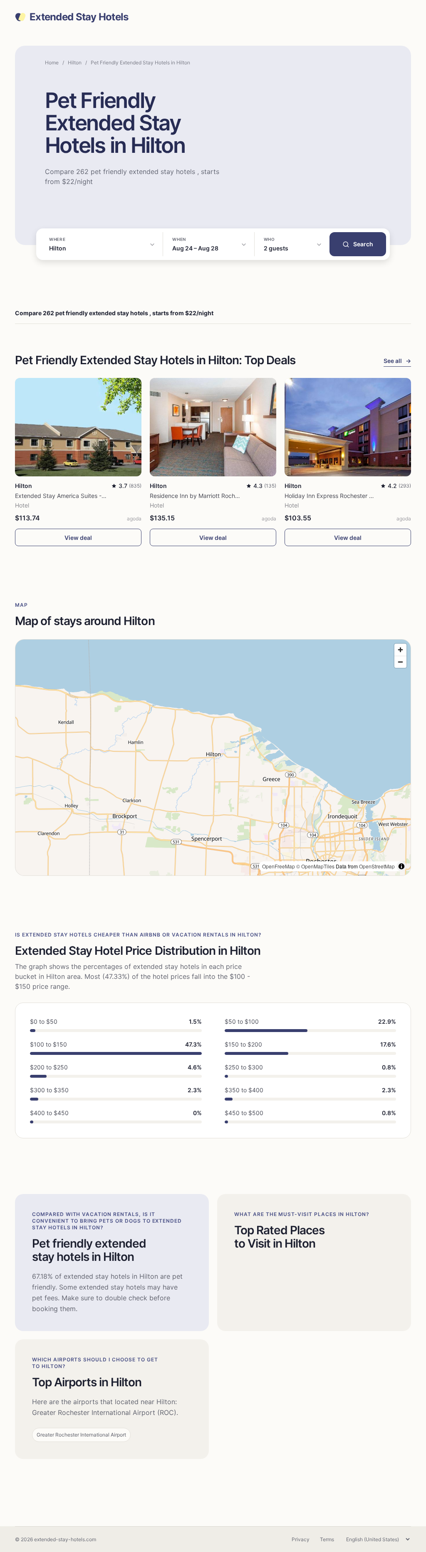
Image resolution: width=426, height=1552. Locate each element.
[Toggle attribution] (401, 866)
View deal (78, 537)
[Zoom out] (400, 662)
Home (52, 62)
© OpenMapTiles (315, 866)
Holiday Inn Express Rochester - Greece (339, 495)
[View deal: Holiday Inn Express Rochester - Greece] (348, 427)
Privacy (301, 1539)
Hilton (75, 62)
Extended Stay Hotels (79, 17)
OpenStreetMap (377, 866)
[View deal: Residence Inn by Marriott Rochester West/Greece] (213, 427)
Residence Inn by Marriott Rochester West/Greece (217, 495)
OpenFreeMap (278, 866)
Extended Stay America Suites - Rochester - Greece (85, 495)
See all (397, 360)
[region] (213, 757)
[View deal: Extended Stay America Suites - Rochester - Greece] (78, 427)
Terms (327, 1539)
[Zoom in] (400, 650)
